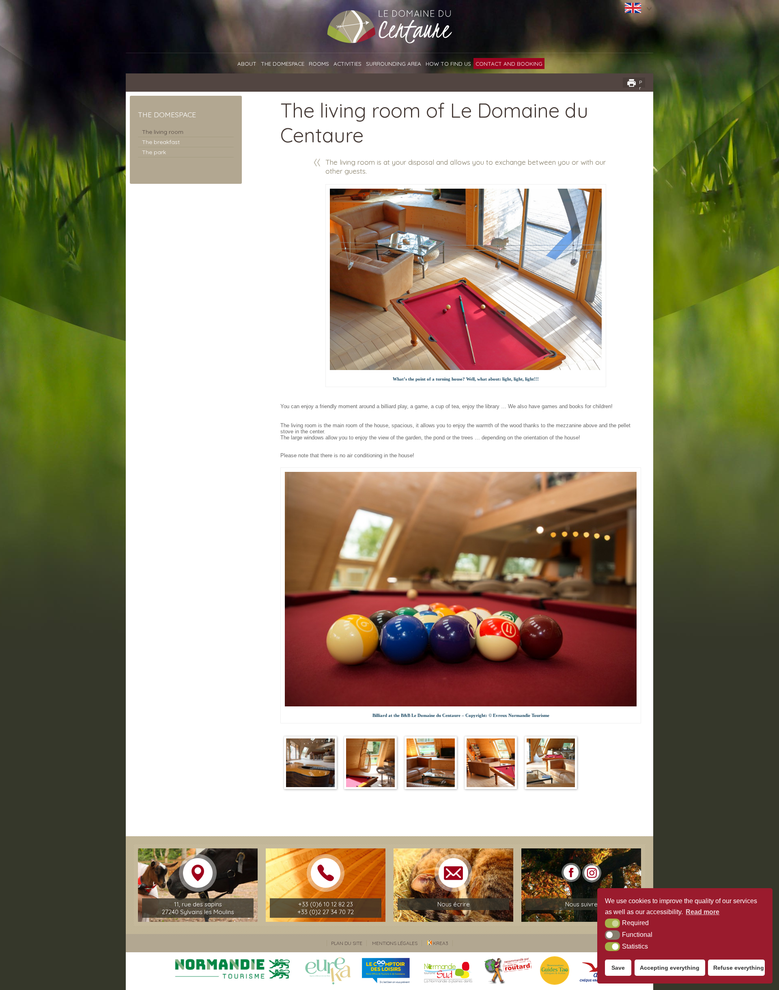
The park (154, 152)
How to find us (448, 63)
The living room (162, 132)
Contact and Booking (509, 63)
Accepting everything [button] (669, 967)
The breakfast (161, 142)
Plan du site (346, 943)
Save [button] (618, 967)
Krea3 (440, 943)
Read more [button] (702, 911)
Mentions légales (394, 943)
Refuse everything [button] (738, 967)
